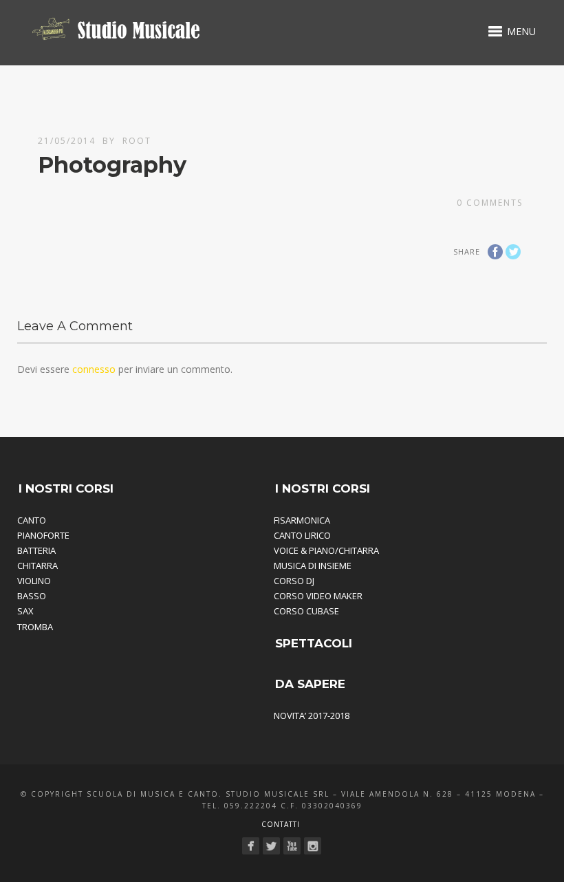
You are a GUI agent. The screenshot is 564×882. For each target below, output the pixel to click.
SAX (25, 611)
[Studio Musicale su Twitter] (271, 845)
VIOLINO (34, 580)
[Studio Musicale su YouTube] (292, 845)
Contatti (280, 824)
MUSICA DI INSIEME (312, 565)
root (136, 141)
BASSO (31, 596)
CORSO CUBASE (306, 611)
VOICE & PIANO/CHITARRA (326, 550)
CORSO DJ (294, 580)
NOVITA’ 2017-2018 (311, 715)
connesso (94, 369)
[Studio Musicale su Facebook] (250, 845)
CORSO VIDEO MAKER (318, 596)
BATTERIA (36, 550)
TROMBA (35, 627)
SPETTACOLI (313, 643)
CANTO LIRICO (302, 535)
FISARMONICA (302, 520)
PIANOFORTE (43, 535)
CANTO (31, 520)
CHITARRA (37, 565)
